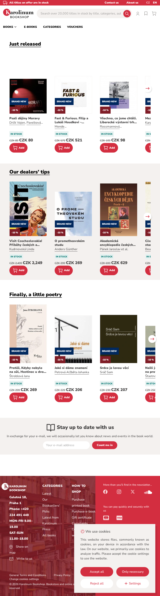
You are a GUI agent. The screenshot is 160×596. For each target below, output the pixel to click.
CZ (148, 2)
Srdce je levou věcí (114, 368)
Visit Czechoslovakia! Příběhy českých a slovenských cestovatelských (25, 243)
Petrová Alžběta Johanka (72, 372)
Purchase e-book (83, 511)
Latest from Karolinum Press (50, 523)
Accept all (97, 572)
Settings (135, 583)
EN (155, 2)
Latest (46, 494)
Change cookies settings (24, 579)
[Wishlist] (146, 13)
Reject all (97, 583)
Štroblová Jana (19, 376)
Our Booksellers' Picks (51, 505)
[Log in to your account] (137, 13)
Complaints (80, 523)
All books (49, 535)
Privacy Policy (62, 575)
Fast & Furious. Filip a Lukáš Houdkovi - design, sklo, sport (71, 120)
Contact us (112, 2)
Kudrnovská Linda (21, 249)
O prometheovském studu (69, 243)
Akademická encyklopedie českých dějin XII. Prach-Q (116, 243)
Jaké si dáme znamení (71, 368)
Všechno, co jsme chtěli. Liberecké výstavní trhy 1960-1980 (118, 120)
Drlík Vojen (17, 122)
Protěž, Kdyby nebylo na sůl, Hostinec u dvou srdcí (27, 370)
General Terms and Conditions (27, 575)
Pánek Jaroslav (110, 249)
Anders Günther (66, 249)
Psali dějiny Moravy (24, 118)
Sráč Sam (106, 372)
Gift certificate (82, 517)
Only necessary (133, 572)
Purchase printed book (81, 502)
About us (132, 2)
